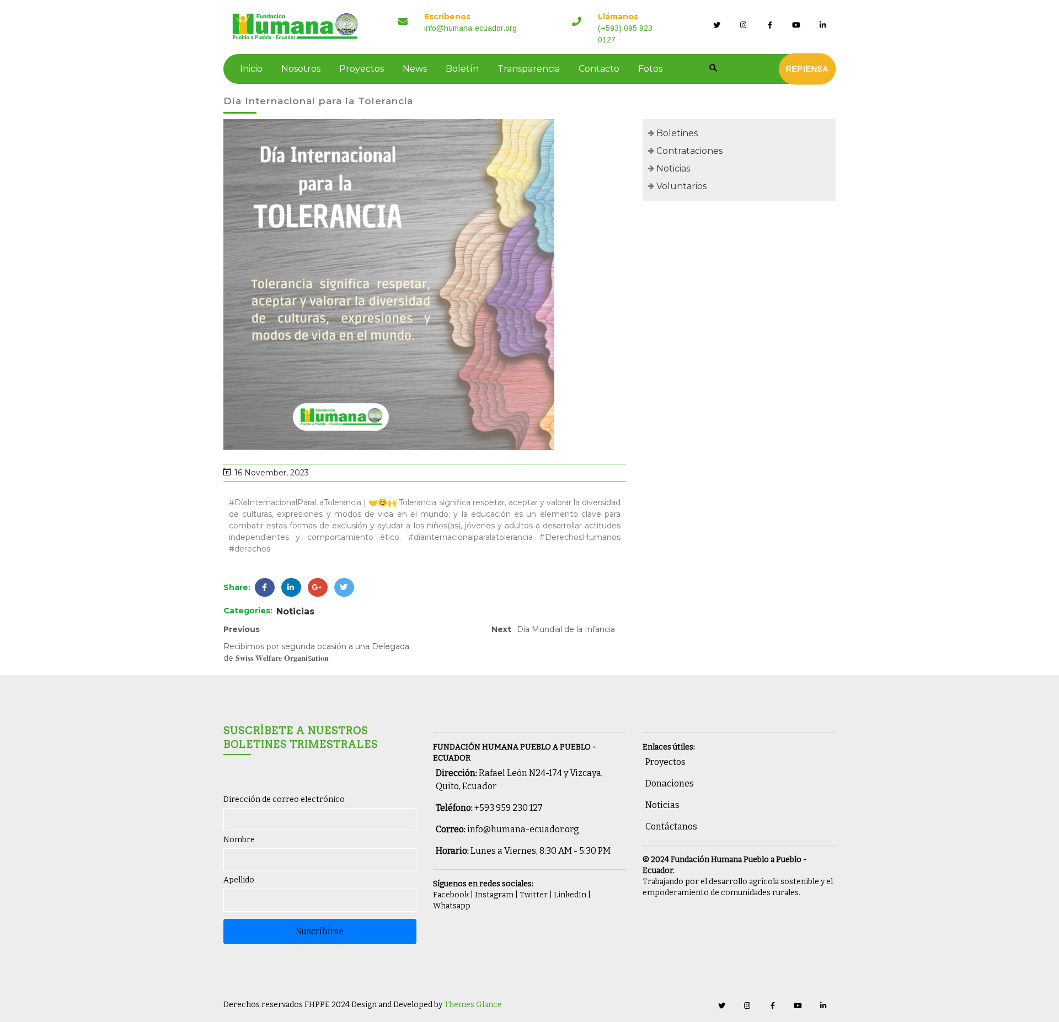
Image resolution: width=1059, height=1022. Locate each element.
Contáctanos (671, 826)
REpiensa (807, 69)
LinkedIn (570, 895)
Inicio (251, 68)
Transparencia (529, 68)
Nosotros (300, 68)
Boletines (677, 133)
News (415, 68)
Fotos (650, 68)
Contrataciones (689, 151)
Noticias (295, 611)
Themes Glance (472, 1004)
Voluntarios (681, 186)
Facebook (451, 895)
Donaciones (669, 783)
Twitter (534, 895)
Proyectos (361, 68)
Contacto (599, 68)
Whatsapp (451, 906)
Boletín (462, 68)
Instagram (494, 895)
